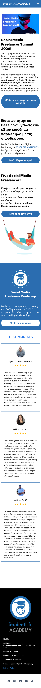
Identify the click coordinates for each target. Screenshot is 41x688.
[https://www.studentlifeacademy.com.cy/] (16, 3)
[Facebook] (9, 681)
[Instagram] (15, 681)
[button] (38, 4)
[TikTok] (32, 681)
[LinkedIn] (20, 681)
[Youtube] (26, 681)
